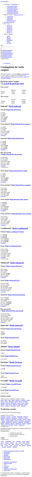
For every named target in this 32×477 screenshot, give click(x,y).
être (9, 444)
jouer (9, 400)
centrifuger (20, 418)
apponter (15, 422)
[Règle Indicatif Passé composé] (20, 124)
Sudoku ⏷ (6, 34)
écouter (18, 403)
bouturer (8, 416)
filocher (7, 419)
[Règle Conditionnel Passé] (12, 246)
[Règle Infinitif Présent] (12, 350)
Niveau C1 (9, 31)
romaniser (3, 416)
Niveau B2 (9, 29)
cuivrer (3, 420)
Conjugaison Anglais (12, 7)
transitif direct (25, 74)
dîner (10, 404)
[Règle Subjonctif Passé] (12, 280)
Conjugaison (14, 4)
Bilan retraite (7, 458)
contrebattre (14, 418)
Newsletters (6, 453)
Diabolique (9, 40)
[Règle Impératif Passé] (11, 337)
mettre (28, 441)
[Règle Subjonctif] (16, 263)
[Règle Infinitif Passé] (11, 356)
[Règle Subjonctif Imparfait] (16, 295)
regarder (25, 401)
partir (11, 445)
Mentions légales (8, 463)
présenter (23, 405)
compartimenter (9, 420)
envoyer (27, 444)
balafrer (2, 423)
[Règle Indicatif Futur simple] (18, 199)
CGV (5, 464)
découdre (10, 425)
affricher (12, 423)
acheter (12, 442)
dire (14, 441)
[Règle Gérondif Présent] (13, 384)
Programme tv (7, 459)
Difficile (9, 38)
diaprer (29, 419)
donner (28, 400)
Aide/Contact (7, 470)
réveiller (8, 403)
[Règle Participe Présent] (13, 365)
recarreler (19, 419)
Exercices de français (9, 22)
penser (2, 401)
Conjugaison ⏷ (7, 4)
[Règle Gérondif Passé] (11, 390)
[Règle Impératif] (16, 325)
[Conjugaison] (4, 1)
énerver (2, 405)
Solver (8, 41)
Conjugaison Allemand (12, 11)
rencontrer (20, 404)
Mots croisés (7, 456)
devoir (23, 445)
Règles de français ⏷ (9, 14)
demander (13, 403)
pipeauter (25, 416)
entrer (6, 404)
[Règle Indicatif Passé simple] (17, 171)
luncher (24, 419)
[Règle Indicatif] (14, 106)
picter (25, 418)
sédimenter (19, 416)
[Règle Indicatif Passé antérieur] (20, 185)
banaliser (29, 423)
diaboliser (21, 420)
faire (13, 444)
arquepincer (21, 425)
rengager (8, 418)
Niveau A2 (9, 27)
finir (2, 444)
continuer (23, 400)
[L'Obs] (14, 451)
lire (20, 445)
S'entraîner (3, 121)
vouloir (6, 445)
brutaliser (3, 418)
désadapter (26, 422)
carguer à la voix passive (17, 76)
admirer (2, 404)
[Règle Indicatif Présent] (13, 110)
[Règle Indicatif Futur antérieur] (21, 213)
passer (13, 400)
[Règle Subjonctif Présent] (13, 266)
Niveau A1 (9, 25)
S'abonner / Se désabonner (10, 462)
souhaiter (3, 403)
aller (24, 442)
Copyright (6, 466)
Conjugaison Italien (11, 10)
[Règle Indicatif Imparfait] (15, 138)
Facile (8, 36)
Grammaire (9, 19)
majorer (24, 423)
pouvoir (16, 445)
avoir (22, 444)
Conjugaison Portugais (12, 13)
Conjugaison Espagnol (12, 9)
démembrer (18, 423)
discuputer (13, 405)
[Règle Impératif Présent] (13, 329)
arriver (6, 401)
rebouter (7, 423)
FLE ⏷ (5, 23)
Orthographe (10, 18)
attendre (29, 445)
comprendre (8, 441)
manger (4, 447)
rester (22, 403)
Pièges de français (11, 20)
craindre (9, 447)
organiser (15, 404)
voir (16, 442)
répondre (15, 447)
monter (26, 404)
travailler (18, 400)
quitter (26, 403)
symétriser (20, 422)
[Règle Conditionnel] (19, 228)
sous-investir (4, 425)
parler (2, 400)
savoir (2, 442)
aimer (5, 400)
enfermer (7, 405)
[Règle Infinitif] (13, 347)
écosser (16, 425)
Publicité (6, 467)
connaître (18, 441)
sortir (20, 442)
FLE (8, 23)
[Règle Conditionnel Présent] (14, 232)
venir (2, 445)
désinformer (9, 422)
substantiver (28, 420)
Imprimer (9, 43)
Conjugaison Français (12, 6)
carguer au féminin (5, 76)
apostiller (3, 422)
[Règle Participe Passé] (11, 373)
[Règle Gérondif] (15, 381)
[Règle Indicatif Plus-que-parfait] (11, 154)
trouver (20, 401)
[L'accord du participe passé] (12, 84)
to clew (19, 412)
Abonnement (7, 452)
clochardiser (13, 419)
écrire (5, 444)
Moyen (8, 37)
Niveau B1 (9, 28)
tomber (18, 405)
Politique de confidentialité (10, 469)
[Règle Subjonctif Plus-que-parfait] (12, 311)
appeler (7, 442)
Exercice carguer (6, 396)
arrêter (16, 401)
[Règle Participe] (15, 362)
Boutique (6, 455)
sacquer (16, 420)
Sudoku (11, 34)
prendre (17, 444)
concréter (14, 416)
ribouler (2, 419)
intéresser (11, 401)
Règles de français (18, 14)
